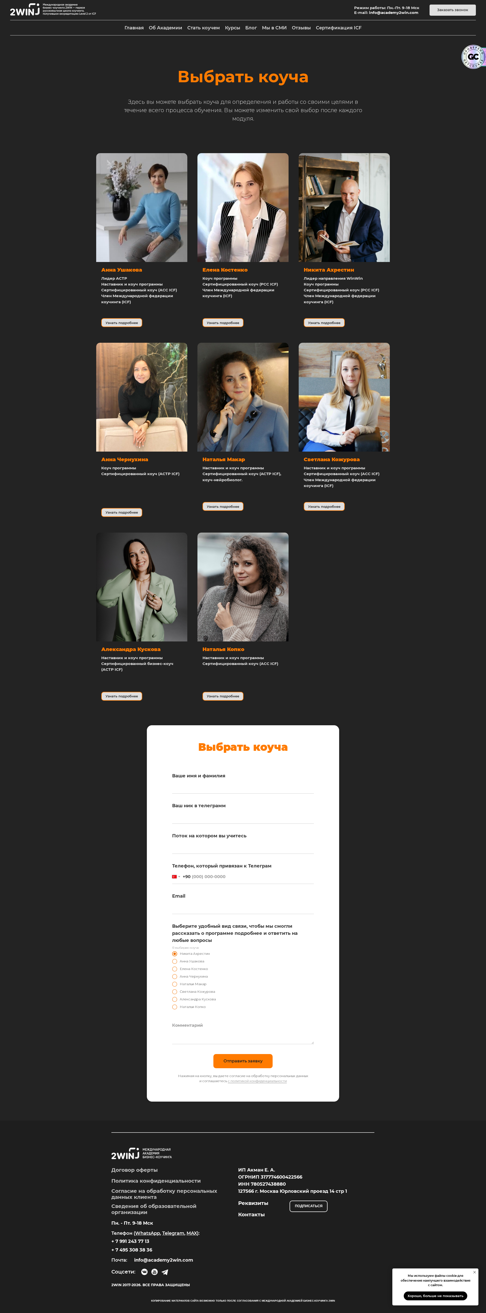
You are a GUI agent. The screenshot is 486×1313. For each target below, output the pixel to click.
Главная (134, 28)
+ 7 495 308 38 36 (131, 1250)
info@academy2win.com (393, 12)
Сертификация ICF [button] (338, 28)
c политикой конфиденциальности (257, 1081)
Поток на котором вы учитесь (209, 836)
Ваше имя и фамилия (198, 776)
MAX (192, 1233)
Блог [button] (251, 28)
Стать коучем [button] (203, 28)
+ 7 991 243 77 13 (130, 1241)
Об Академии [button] (165, 28)
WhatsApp (147, 1233)
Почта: (119, 1260)
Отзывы (301, 28)
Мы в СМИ (274, 28)
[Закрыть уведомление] (474, 1272)
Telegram (173, 1233)
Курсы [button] (232, 28)
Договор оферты (134, 1170)
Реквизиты (253, 1203)
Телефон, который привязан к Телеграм (222, 866)
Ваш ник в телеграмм (199, 806)
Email (178, 896)
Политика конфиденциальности (156, 1181)
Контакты (251, 1214)
